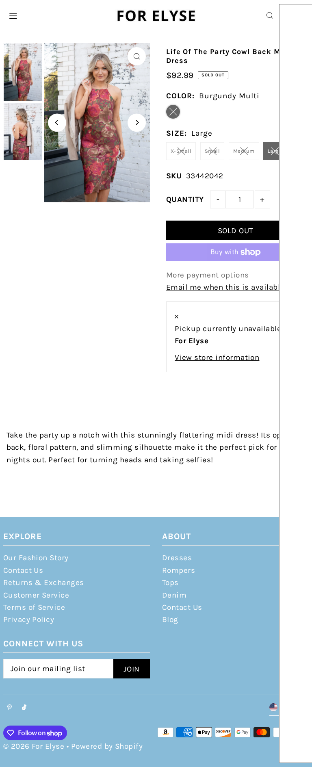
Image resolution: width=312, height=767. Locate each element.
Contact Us (23, 570)
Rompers (178, 570)
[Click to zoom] (137, 56)
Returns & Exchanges (43, 582)
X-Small (181, 151)
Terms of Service (34, 607)
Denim (174, 595)
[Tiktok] (24, 708)
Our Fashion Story (36, 557)
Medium (244, 151)
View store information (217, 357)
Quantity (185, 199)
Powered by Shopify (107, 746)
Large (275, 151)
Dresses (177, 557)
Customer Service (36, 595)
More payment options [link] (207, 275)
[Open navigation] (57, 15)
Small (212, 151)
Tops (170, 582)
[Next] (137, 122)
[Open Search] (269, 15)
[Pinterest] (9, 708)
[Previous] (57, 122)
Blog (170, 619)
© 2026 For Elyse (34, 746)
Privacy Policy (28, 619)
